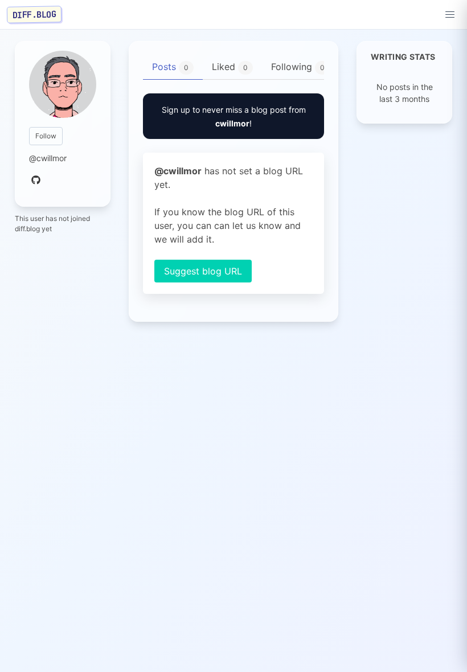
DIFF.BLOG (34, 14)
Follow (45, 136)
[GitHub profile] (36, 180)
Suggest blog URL (203, 271)
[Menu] (450, 15)
